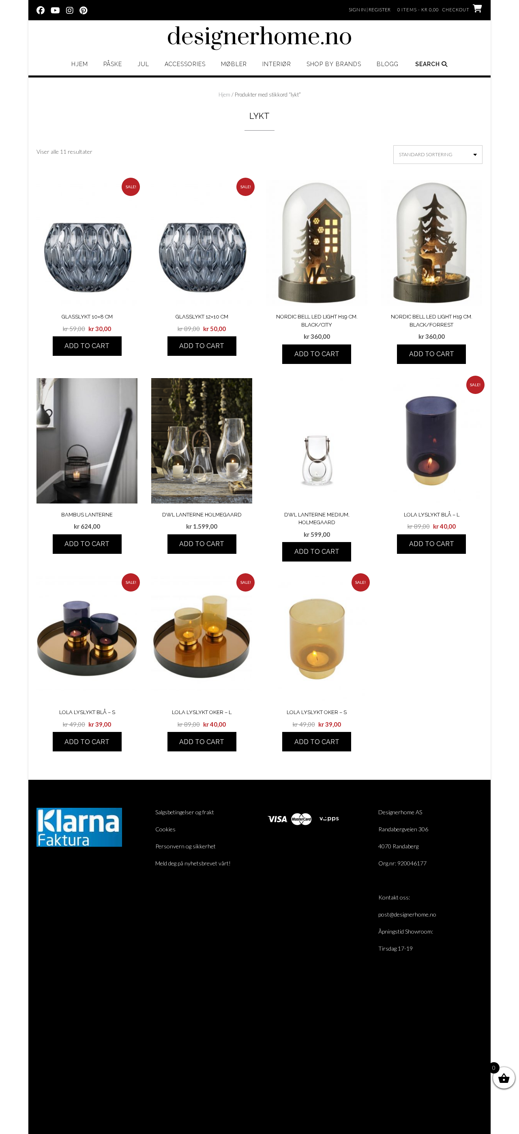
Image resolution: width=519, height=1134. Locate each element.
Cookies (165, 829)
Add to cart (86, 346)
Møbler (234, 64)
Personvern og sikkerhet (185, 846)
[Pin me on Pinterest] (83, 10)
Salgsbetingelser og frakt (184, 812)
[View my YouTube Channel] (55, 10)
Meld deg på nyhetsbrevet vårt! (193, 863)
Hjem (79, 64)
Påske (112, 64)
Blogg (388, 64)
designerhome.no (259, 37)
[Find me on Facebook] (40, 10)
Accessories (185, 64)
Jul (143, 64)
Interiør (276, 64)
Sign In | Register (369, 9)
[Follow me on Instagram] (69, 10)
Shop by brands (334, 64)
